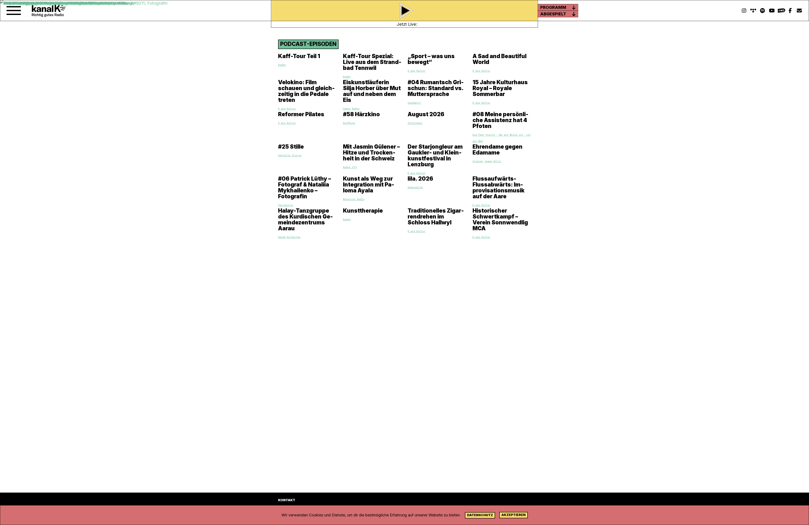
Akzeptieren (513, 515)
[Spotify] (753, 11)
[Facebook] (790, 11)
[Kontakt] (799, 11)
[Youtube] (772, 11)
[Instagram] (744, 11)
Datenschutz (480, 515)
